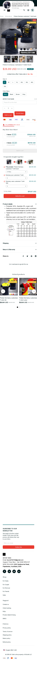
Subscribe (18, 547)
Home (1, 16)
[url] (15, 560)
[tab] (17, 307)
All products (8, 16)
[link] (7, 5)
